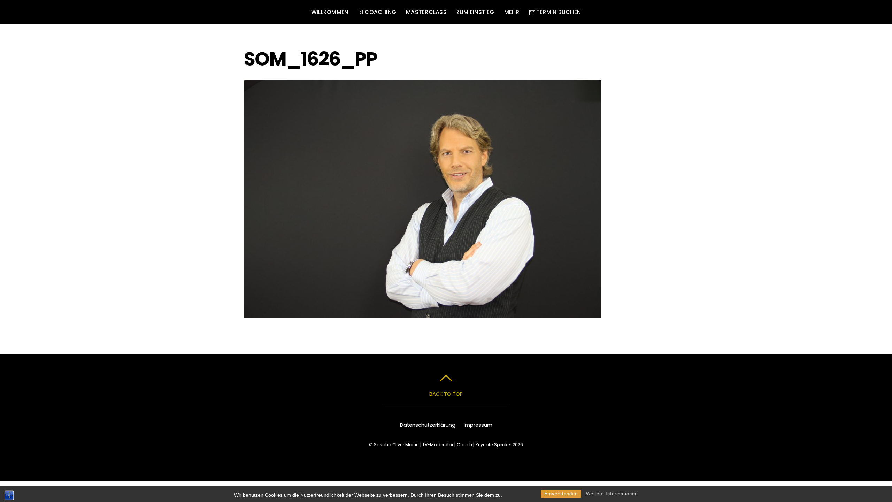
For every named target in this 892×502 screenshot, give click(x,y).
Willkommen (329, 12)
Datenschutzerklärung (427, 424)
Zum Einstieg (475, 12)
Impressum (478, 424)
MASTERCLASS (426, 12)
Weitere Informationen (612, 493)
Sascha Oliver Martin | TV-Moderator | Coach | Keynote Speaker (442, 445)
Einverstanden (561, 493)
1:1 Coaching (377, 12)
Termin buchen (558, 12)
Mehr (512, 12)
